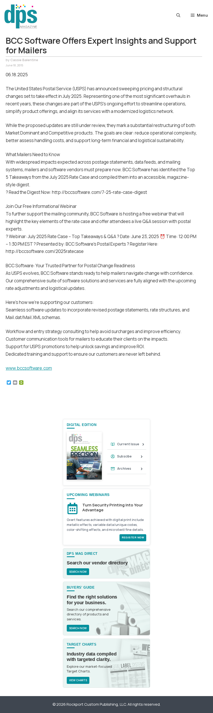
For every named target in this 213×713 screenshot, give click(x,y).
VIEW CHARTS (78, 680)
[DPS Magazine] (21, 16)
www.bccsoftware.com (29, 368)
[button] (178, 15)
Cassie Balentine (24, 60)
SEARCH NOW (78, 572)
